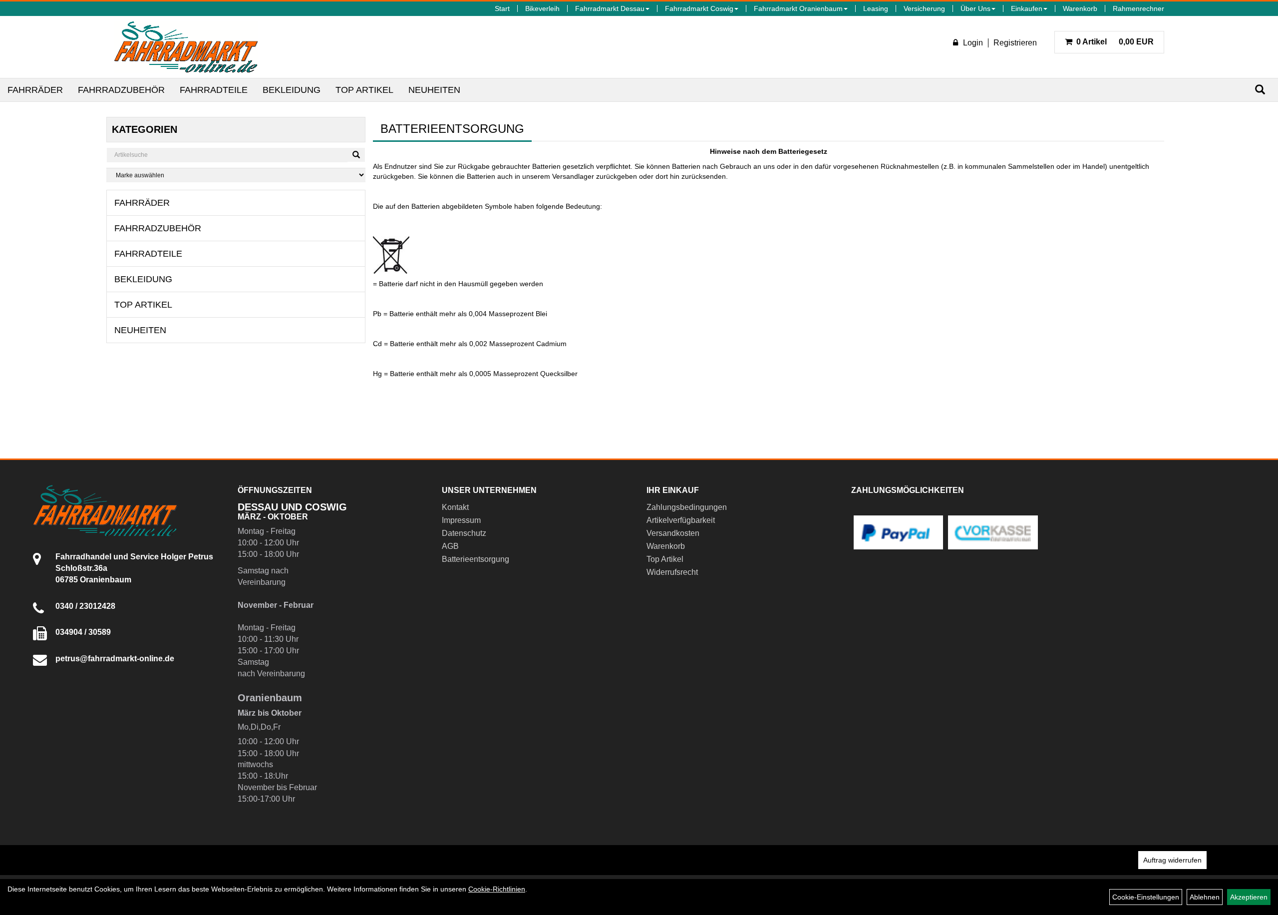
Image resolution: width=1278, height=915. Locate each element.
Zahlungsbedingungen (686, 507)
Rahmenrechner (1138, 8)
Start (502, 8)
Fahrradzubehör (121, 90)
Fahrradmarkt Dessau (609, 8)
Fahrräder (35, 90)
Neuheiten (434, 90)
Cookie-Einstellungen (1145, 897)
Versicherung (924, 8)
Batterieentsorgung (475, 559)
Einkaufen (1026, 8)
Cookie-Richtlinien (496, 889)
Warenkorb (1080, 8)
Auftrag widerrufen (1172, 860)
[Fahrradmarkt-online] (186, 47)
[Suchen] (1260, 89)
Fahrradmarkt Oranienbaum (798, 8)
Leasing (875, 8)
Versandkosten (672, 533)
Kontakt (455, 507)
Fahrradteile (214, 90)
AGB (450, 546)
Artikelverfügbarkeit (680, 520)
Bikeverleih (542, 8)
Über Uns (975, 8)
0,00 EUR (1115, 41)
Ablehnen (1205, 897)
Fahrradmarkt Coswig (699, 8)
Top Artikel (364, 90)
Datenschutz (464, 533)
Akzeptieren (1249, 897)
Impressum (461, 520)
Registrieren (1015, 42)
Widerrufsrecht (672, 572)
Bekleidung (291, 90)
